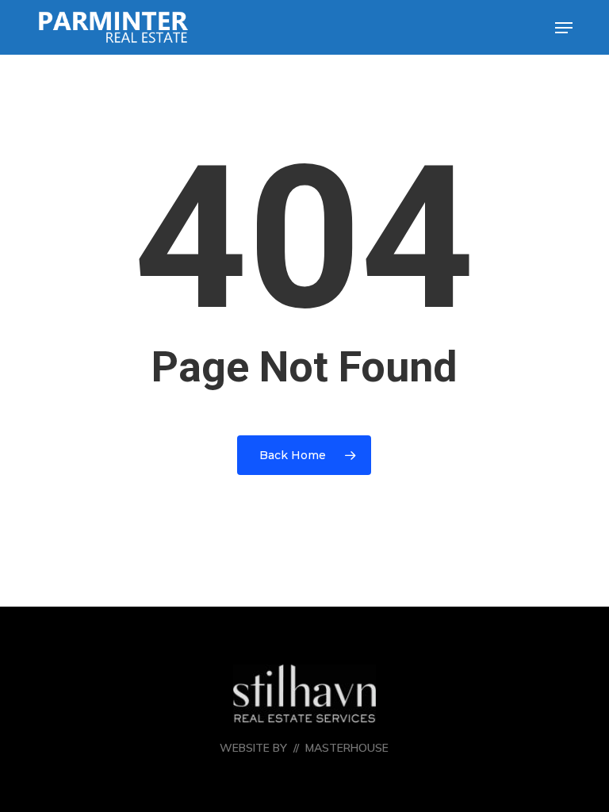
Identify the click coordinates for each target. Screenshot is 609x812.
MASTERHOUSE (347, 748)
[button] (564, 28)
